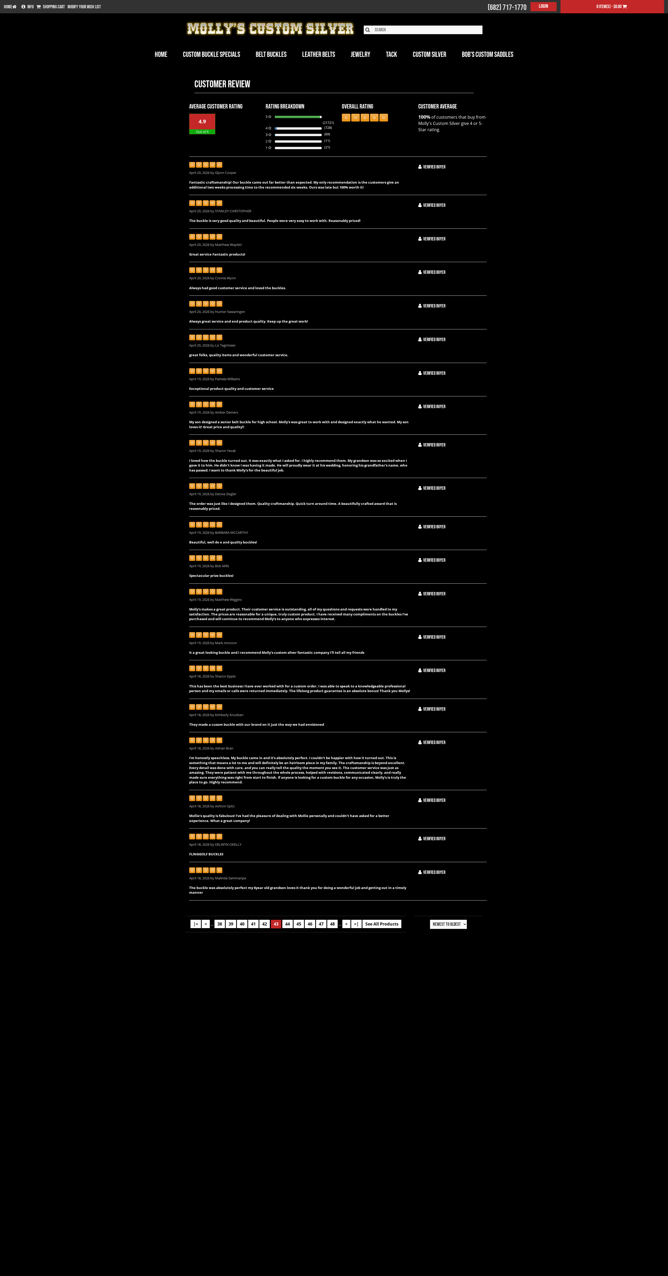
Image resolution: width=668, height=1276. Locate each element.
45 (298, 924)
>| (356, 924)
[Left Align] (346, 118)
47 (321, 924)
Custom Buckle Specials (211, 54)
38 (219, 924)
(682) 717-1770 (507, 7)
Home (161, 54)
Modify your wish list (84, 7)
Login (543, 6)
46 (310, 924)
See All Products (381, 924)
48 (332, 924)
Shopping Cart (54, 7)
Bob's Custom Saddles (487, 54)
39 (231, 924)
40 (242, 924)
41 (253, 924)
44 (287, 924)
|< (195, 924)
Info (30, 7)
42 (264, 924)
